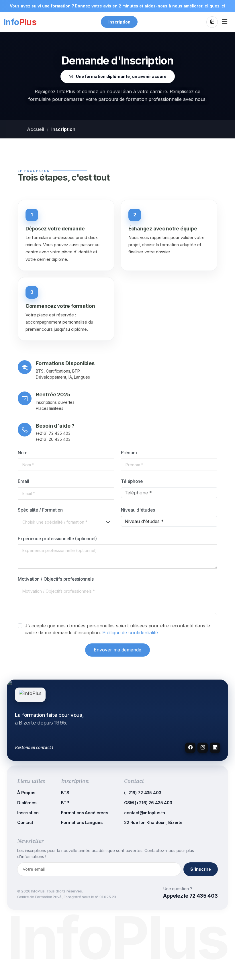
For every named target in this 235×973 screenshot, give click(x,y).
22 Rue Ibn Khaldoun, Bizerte (153, 822)
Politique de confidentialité (130, 632)
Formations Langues (81, 822)
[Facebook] (190, 748)
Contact (25, 822)
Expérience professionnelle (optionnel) (57, 538)
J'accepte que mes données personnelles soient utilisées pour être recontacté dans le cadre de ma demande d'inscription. (117, 629)
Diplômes (26, 802)
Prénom (129, 452)
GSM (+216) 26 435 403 (148, 802)
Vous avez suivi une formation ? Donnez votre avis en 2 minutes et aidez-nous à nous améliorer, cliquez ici (118, 5)
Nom (23, 452)
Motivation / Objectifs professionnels (56, 579)
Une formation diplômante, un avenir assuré (121, 76)
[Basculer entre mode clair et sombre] (212, 22)
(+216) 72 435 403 (142, 792)
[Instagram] (202, 748)
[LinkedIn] (215, 748)
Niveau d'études (138, 510)
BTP (65, 802)
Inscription (119, 21)
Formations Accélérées (84, 812)
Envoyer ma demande (117, 650)
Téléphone (132, 481)
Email (23, 481)
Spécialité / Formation (40, 510)
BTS (65, 792)
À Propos (26, 792)
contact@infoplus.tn (144, 812)
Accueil (35, 129)
